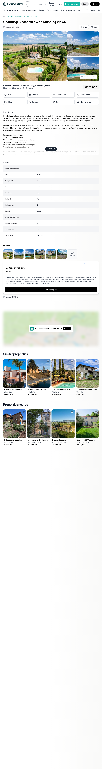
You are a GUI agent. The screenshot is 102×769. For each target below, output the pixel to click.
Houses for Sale (28, 4)
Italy (24, 16)
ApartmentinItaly (83, 442)
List (8, 16)
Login (85, 4)
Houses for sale (16, 16)
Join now (95, 4)
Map (35, 4)
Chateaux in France (12, 10)
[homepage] (4, 16)
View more (51, 149)
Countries (43, 4)
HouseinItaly (9, 442)
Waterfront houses (29, 10)
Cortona (29, 16)
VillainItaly (8, 392)
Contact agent (51, 289)
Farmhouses (54, 10)
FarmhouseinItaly (35, 442)
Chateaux (92, 10)
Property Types (52, 4)
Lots (81, 10)
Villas (42, 10)
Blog (60, 4)
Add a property (73, 4)
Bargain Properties (69, 10)
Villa (35, 16)
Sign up (67, 328)
